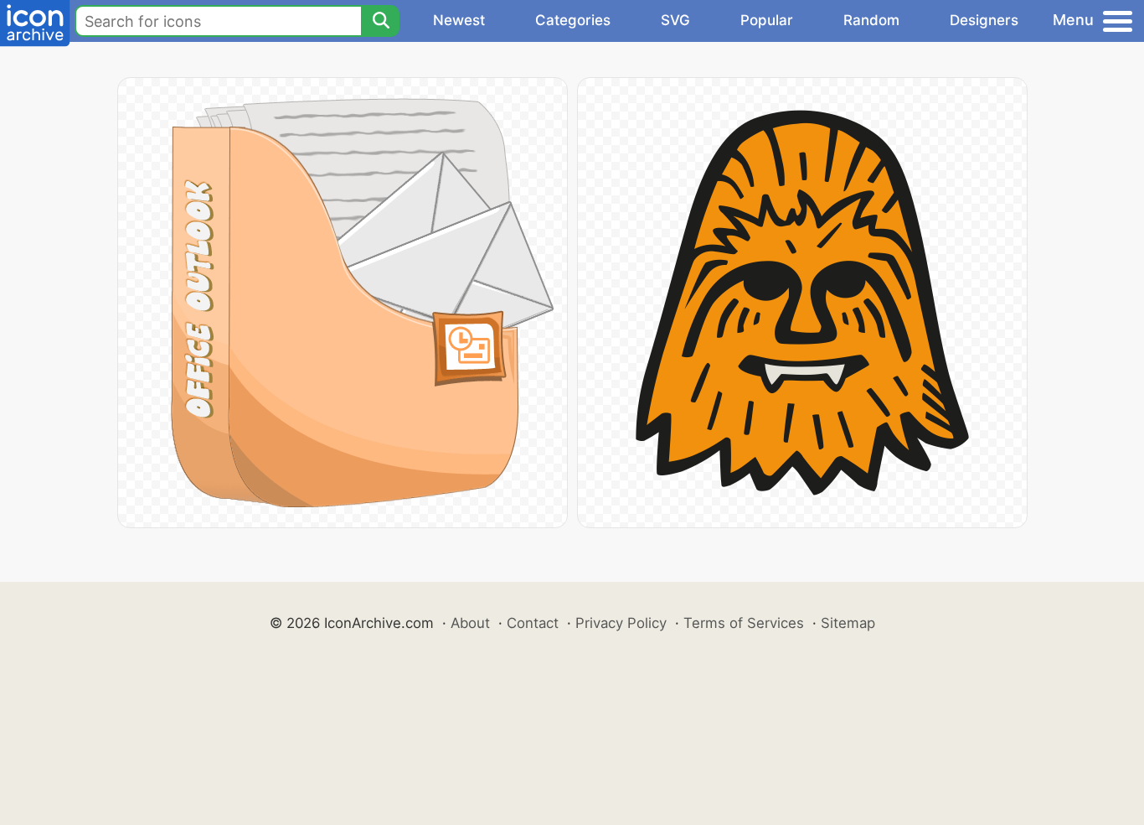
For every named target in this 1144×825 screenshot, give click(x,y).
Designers (984, 20)
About (470, 623)
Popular (766, 20)
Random (871, 20)
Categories (573, 20)
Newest (459, 20)
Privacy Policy (621, 623)
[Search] (380, 21)
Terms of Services (743, 623)
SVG (675, 20)
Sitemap (848, 623)
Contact (533, 623)
